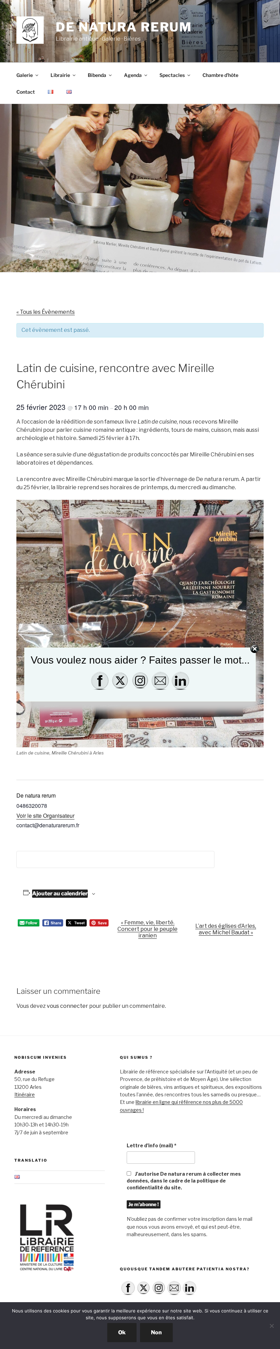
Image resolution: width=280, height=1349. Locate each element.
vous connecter (67, 1006)
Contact (25, 92)
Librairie (60, 75)
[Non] (271, 1325)
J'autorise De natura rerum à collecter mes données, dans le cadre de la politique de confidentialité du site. (184, 1180)
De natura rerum (124, 27)
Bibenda (97, 75)
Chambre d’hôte (220, 75)
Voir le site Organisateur (45, 815)
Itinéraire (24, 1094)
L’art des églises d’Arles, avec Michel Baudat (225, 929)
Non (156, 1332)
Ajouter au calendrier (60, 893)
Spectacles (172, 75)
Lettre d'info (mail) (152, 1145)
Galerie (24, 75)
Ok (122, 1332)
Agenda (133, 75)
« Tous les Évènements (45, 312)
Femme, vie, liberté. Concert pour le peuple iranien (147, 929)
